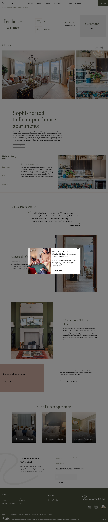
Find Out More (59, 270)
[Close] (78, 249)
